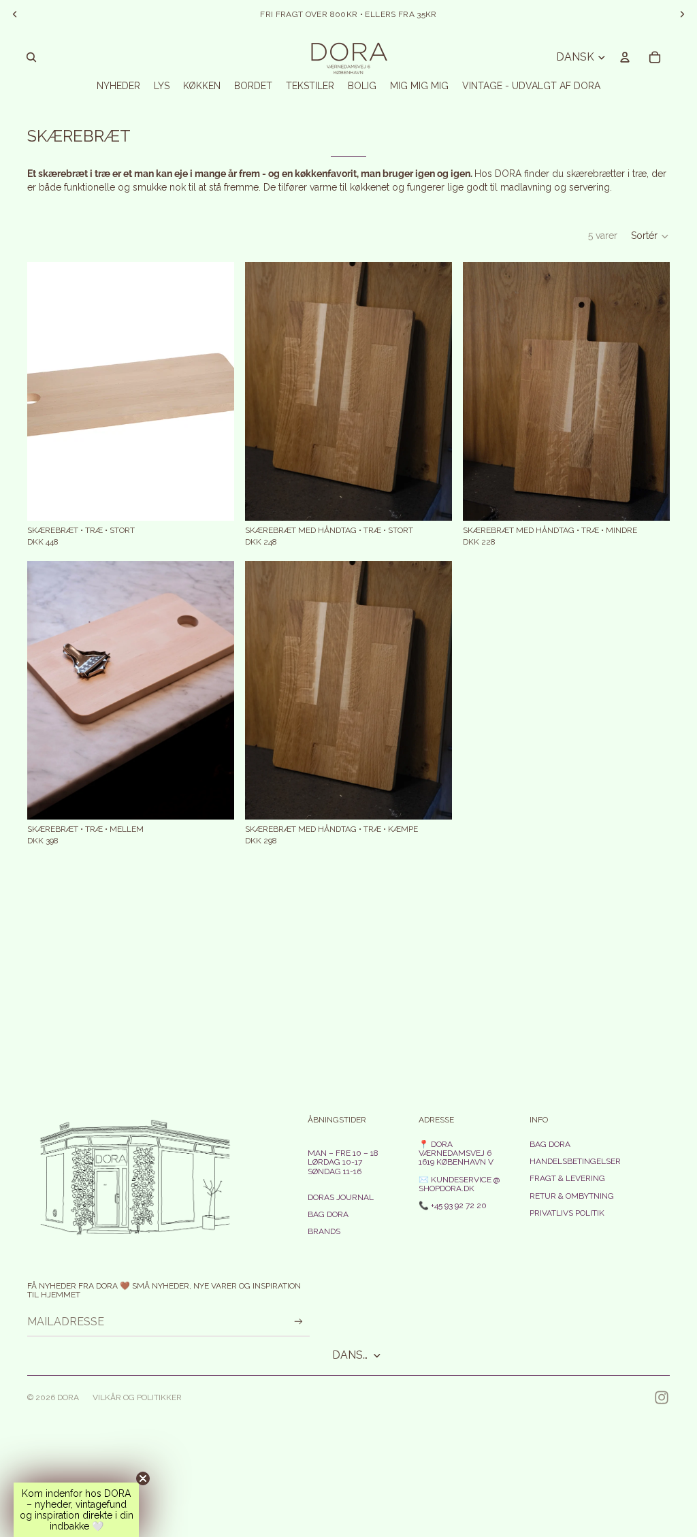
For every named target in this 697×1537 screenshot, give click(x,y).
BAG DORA (328, 1214)
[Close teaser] (143, 1478)
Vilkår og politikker (137, 1397)
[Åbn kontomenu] (625, 57)
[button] (650, 236)
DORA (68, 1397)
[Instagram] (661, 1397)
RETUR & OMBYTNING (572, 1196)
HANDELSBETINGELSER (575, 1161)
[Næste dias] (213, 690)
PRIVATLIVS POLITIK (567, 1213)
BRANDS (324, 1231)
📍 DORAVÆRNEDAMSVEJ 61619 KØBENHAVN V (456, 1153)
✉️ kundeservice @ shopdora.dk (459, 1184)
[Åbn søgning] (31, 57)
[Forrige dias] (47, 690)
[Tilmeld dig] (298, 1321)
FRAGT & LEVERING (567, 1178)
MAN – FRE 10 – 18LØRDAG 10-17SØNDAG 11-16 (343, 1162)
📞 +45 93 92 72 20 (453, 1205)
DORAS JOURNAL (341, 1197)
